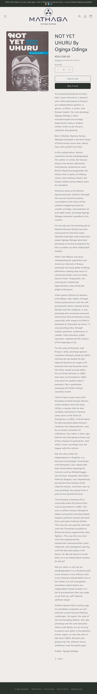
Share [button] (60, 659)
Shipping (58, 60)
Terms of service (63, 689)
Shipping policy (76, 689)
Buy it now (72, 86)
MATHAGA (25, 689)
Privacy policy (49, 689)
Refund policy (37, 689)
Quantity (58, 65)
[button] (5, 16)
